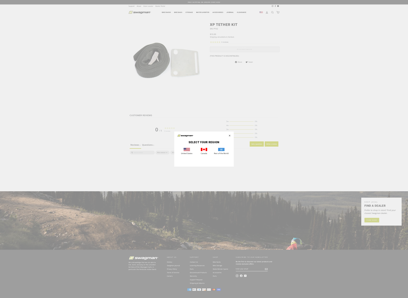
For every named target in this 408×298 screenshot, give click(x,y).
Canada (204, 153)
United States (186, 153)
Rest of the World (221, 153)
